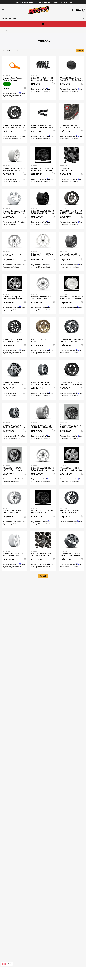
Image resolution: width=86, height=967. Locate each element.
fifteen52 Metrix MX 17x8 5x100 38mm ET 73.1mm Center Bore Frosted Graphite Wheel (70, 428)
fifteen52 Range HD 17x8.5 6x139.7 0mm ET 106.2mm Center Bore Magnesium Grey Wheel (71, 214)
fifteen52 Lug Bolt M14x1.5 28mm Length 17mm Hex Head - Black (42, 80)
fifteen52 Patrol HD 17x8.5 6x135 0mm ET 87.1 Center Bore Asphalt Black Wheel (71, 384)
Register (69, 2)
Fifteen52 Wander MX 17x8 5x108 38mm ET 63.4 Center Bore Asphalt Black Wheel (42, 514)
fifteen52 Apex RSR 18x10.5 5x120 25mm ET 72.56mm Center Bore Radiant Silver (42, 470)
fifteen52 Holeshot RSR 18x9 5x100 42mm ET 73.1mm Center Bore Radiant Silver (12, 257)
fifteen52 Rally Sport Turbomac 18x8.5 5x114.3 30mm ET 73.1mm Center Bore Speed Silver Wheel (13, 300)
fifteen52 (6, 75)
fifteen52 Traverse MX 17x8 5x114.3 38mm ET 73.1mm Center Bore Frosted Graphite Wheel (14, 128)
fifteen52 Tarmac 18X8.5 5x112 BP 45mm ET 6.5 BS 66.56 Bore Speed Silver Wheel (70, 471)
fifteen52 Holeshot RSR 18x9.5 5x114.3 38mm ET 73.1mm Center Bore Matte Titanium (71, 257)
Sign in (63, 2)
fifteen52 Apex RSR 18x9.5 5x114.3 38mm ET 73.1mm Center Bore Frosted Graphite (71, 171)
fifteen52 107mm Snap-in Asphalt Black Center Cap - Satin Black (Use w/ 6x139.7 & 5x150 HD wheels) (71, 81)
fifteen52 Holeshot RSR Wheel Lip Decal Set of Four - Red (71, 127)
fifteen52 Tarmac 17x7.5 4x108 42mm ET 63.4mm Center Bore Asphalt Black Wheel (71, 557)
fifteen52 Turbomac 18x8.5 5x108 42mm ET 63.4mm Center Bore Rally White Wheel (14, 214)
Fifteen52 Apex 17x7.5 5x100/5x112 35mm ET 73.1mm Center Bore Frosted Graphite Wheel (12, 471)
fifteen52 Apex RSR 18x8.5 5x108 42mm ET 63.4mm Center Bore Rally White (14, 170)
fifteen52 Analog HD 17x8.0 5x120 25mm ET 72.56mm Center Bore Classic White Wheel (71, 300)
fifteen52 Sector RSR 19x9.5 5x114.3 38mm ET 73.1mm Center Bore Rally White (42, 256)
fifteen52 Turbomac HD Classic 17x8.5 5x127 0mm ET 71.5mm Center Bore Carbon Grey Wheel (13, 385)
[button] (78, 10)
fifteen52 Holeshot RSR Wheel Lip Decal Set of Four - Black (42, 127)
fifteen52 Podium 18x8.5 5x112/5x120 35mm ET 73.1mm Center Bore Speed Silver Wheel (14, 514)
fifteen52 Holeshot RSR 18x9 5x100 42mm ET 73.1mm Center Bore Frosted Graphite (12, 342)
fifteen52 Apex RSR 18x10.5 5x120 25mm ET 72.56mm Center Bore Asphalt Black (42, 213)
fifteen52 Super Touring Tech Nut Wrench (12, 79)
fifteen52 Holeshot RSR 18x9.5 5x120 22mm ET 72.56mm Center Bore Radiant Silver (41, 300)
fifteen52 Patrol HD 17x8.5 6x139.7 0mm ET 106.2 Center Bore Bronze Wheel (42, 341)
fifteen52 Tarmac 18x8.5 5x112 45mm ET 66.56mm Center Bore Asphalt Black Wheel (14, 428)
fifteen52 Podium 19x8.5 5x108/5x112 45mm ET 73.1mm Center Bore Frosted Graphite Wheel (41, 385)
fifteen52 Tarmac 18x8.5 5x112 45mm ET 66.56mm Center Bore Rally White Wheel (13, 557)
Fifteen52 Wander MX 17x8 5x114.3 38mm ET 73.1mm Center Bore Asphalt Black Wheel (42, 171)
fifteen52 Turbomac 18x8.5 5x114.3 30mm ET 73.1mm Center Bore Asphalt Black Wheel (71, 342)
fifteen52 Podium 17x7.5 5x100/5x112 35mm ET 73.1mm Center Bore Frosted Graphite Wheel (70, 514)
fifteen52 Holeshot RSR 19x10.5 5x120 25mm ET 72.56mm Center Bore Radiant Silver (41, 428)
